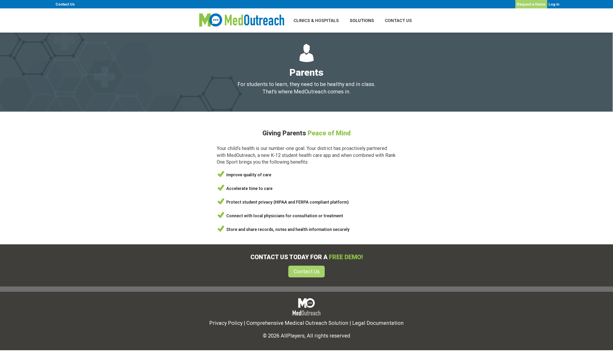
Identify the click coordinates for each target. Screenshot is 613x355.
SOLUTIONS (362, 20)
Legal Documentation (378, 323)
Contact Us (65, 4)
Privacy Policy (226, 323)
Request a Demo (531, 4)
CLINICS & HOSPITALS (316, 20)
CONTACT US (398, 20)
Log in (554, 4)
